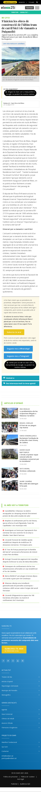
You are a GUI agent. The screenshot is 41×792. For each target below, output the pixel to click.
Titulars (31, 2)
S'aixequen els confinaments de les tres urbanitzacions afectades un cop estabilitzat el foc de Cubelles (20, 568)
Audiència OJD (25, 784)
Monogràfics (6, 695)
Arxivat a (10, 378)
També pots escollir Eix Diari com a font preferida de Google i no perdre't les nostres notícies (20, 365)
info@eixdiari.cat (7, 756)
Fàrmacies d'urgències (9, 727)
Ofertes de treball (8, 719)
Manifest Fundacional (9, 742)
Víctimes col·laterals (27, 471)
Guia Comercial (7, 714)
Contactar (5, 751)
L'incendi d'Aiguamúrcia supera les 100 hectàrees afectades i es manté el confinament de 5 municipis (18, 597)
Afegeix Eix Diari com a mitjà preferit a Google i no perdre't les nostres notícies (20, 93)
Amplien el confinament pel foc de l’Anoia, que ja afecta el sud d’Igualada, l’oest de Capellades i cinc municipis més (20, 523)
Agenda (4, 710)
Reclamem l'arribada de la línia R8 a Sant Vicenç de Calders (29, 440)
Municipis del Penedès (9, 690)
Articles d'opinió (7, 681)
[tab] (20, 378)
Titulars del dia (7, 677)
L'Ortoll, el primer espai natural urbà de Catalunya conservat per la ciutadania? (29, 458)
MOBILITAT (24, 12)
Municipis (22, 2)
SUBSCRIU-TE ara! (10, 2)
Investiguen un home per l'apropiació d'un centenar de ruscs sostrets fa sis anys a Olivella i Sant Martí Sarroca (20, 532)
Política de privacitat (10, 777)
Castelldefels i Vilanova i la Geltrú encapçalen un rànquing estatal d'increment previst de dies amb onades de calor (20, 513)
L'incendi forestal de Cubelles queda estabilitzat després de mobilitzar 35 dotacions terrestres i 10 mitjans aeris (17, 542)
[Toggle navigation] (37, 8)
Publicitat (14, 784)
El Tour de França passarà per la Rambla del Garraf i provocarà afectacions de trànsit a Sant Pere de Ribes (20, 552)
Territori (29, 8)
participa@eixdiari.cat (9, 758)
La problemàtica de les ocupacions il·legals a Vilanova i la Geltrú (29, 413)
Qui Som (5, 747)
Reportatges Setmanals (10, 686)
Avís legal (20, 779)
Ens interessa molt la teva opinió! (21, 383)
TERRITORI (15, 12)
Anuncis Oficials (7, 723)
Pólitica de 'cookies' (28, 777)
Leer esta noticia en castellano (14, 44)
